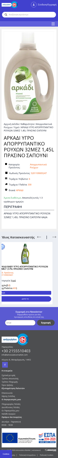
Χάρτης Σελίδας (8, 396)
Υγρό (16, 127)
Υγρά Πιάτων (27, 280)
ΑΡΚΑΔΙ (19, 190)
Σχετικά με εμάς (8, 375)
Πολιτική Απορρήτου (27, 455)
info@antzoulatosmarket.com (15, 354)
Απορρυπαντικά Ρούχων (38, 166)
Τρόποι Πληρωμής (10, 381)
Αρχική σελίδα (11, 124)
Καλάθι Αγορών (9, 414)
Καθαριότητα (27, 124)
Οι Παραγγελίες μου (10, 410)
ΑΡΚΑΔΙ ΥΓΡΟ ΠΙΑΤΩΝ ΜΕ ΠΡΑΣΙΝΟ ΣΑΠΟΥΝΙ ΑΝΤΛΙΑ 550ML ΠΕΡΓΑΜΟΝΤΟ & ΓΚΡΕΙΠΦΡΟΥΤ (33, 267)
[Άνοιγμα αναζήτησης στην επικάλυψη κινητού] (29, 14)
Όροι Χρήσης (7, 385)
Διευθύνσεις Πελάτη (11, 407)
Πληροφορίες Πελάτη (11, 404)
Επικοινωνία (7, 393)
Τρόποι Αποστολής (10, 378)
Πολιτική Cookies (46, 455)
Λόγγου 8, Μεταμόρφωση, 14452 (16, 359)
